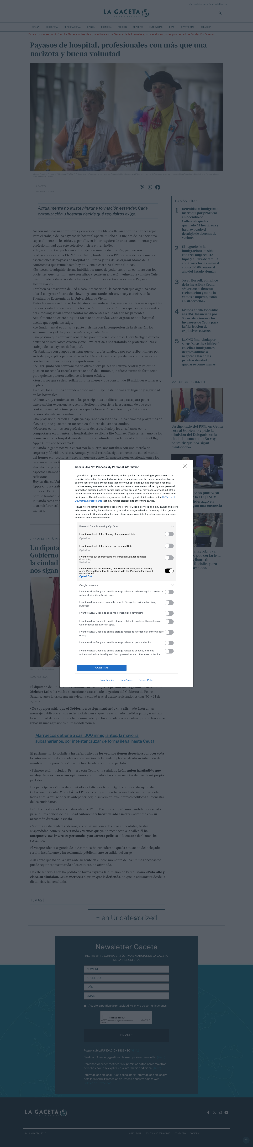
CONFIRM (101, 667)
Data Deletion (107, 680)
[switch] (169, 534)
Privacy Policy (146, 680)
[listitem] (126, 526)
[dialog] (126, 574)
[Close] (186, 467)
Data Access (126, 680)
